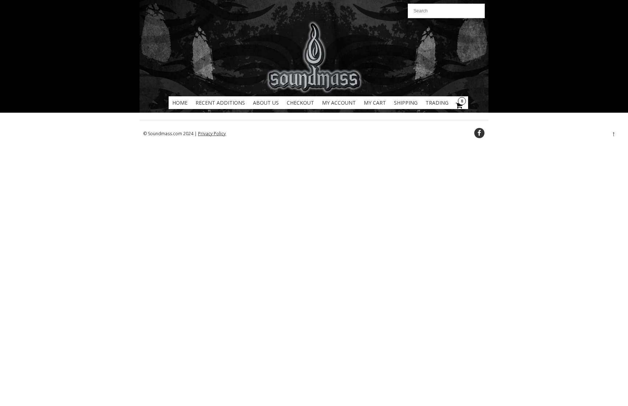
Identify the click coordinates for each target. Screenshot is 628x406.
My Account (339, 102)
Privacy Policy (212, 133)
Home (180, 102)
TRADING (437, 102)
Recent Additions (220, 102)
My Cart (375, 102)
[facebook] (479, 133)
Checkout (300, 102)
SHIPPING (406, 102)
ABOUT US (266, 102)
